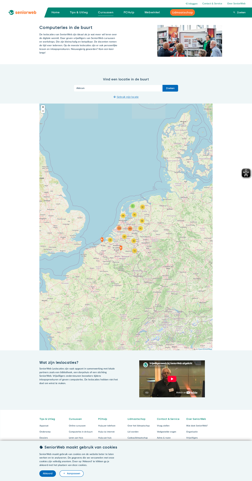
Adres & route (164, 438)
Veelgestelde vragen (166, 432)
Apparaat (44, 426)
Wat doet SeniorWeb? (197, 426)
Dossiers (44, 438)
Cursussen (75, 419)
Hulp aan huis (105, 438)
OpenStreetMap (205, 349)
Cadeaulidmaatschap (138, 438)
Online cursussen (77, 426)
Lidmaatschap (136, 419)
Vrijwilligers (192, 438)
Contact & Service (212, 3)
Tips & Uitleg (47, 419)
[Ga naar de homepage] (24, 12)
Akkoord (47, 473)
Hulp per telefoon (106, 426)
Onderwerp (45, 432)
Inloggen (193, 4)
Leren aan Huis (76, 438)
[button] (121, 248)
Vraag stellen (163, 426)
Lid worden (133, 432)
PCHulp (102, 419)
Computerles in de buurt (81, 432)
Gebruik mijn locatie (128, 97)
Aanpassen (73, 473)
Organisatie (192, 432)
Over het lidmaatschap (139, 426)
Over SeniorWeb (236, 3)
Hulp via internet (106, 432)
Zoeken (241, 12)
